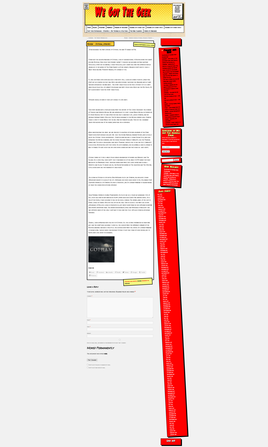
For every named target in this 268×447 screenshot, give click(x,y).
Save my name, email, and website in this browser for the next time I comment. (106, 342)
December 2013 (172, 414)
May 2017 (167, 340)
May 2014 (170, 404)
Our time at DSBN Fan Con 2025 (171, 79)
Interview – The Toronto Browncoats (97, 38)
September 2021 (164, 252)
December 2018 (166, 305)
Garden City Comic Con (137, 27)
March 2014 (171, 408)
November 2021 (163, 250)
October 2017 (168, 331)
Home (89, 27)
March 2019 (165, 301)
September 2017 (168, 333)
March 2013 (172, 431)
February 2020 (165, 282)
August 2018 (167, 312)
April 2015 (169, 384)
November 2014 (171, 393)
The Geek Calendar (136, 31)
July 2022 (162, 243)
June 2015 (169, 380)
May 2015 (169, 382)
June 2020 (164, 275)
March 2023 (162, 232)
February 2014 (172, 410)
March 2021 (163, 262)
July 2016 (168, 355)
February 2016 (169, 365)
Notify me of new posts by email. (97, 367)
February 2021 (164, 263)
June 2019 (165, 297)
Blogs (95, 27)
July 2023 (161, 224)
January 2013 (173, 434)
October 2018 (166, 309)
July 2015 (169, 378)
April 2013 (172, 429)
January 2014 (172, 412)
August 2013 (172, 421)
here (105, 354)
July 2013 (171, 423)
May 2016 (168, 359)
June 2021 (163, 256)
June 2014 (170, 402)
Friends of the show (121, 27)
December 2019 (165, 286)
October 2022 (163, 237)
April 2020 (164, 278)
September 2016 (169, 352)
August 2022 (163, 241)
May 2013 (172, 427)
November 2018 (166, 307)
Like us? (171, 441)
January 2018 (167, 325)
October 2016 (169, 350)
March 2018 (167, 322)
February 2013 (173, 432)
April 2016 (168, 361)
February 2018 (167, 323)
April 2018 (166, 320)
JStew (152, 45)
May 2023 (161, 228)
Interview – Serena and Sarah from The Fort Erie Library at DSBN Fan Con (170, 75)
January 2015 (171, 389)
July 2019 (165, 295)
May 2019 (165, 299)
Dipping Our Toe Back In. (168, 62)
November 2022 (163, 235)
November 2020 (165, 269)
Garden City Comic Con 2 (155, 27)
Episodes (102, 27)
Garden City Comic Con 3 (173, 27)
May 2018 (166, 318)
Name (89, 320)
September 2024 (162, 213)
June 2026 (159, 196)
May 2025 (160, 203)
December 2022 (163, 233)
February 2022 (163, 248)
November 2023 (162, 220)
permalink (127, 283)
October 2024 (161, 211)
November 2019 (165, 288)
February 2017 (168, 342)
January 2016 (169, 367)
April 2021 (163, 260)
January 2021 (164, 265)
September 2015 (170, 374)
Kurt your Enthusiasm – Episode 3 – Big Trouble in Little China (107, 31)
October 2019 (165, 290)
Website (89, 333)
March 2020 (165, 280)
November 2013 (172, 415)
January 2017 (168, 344)
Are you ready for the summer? (171, 72)
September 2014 (172, 397)
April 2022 (162, 246)
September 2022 (164, 239)
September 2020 (165, 273)
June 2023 (161, 226)
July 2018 (166, 314)
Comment (89, 296)
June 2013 (171, 425)
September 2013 (173, 419)
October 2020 (164, 271)
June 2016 (168, 357)
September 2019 (166, 292)
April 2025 (160, 205)
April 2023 (161, 230)
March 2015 (170, 386)
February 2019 (166, 303)
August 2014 (171, 399)
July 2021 (162, 254)
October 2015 (170, 372)
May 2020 (164, 277)
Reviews (139, 281)
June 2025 (160, 201)
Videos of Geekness (150, 31)
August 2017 (168, 335)
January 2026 (161, 198)
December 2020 (164, 267)
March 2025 (161, 207)
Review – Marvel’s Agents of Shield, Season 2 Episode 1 (139, 38)
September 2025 (162, 200)
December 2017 (167, 327)
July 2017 (167, 337)
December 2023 (162, 218)
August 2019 (166, 293)
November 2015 (170, 370)
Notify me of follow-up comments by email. (99, 365)
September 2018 (167, 310)
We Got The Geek (123, 12)
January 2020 (165, 284)
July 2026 (159, 194)
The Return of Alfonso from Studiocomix (171, 170)
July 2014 (170, 400)
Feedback (109, 27)
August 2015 (170, 376)
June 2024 (160, 215)
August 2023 (162, 222)
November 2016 (169, 348)
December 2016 (168, 346)
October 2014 (171, 395)
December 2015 (169, 368)
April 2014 (170, 406)
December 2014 (171, 391)
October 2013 (172, 417)
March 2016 (169, 363)
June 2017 (167, 339)
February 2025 (161, 209)
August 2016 (169, 354)
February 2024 (162, 216)
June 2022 (162, 245)
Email (88, 326)
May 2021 (163, 258)
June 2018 (166, 316)
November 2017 (168, 329)
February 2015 (171, 387)
